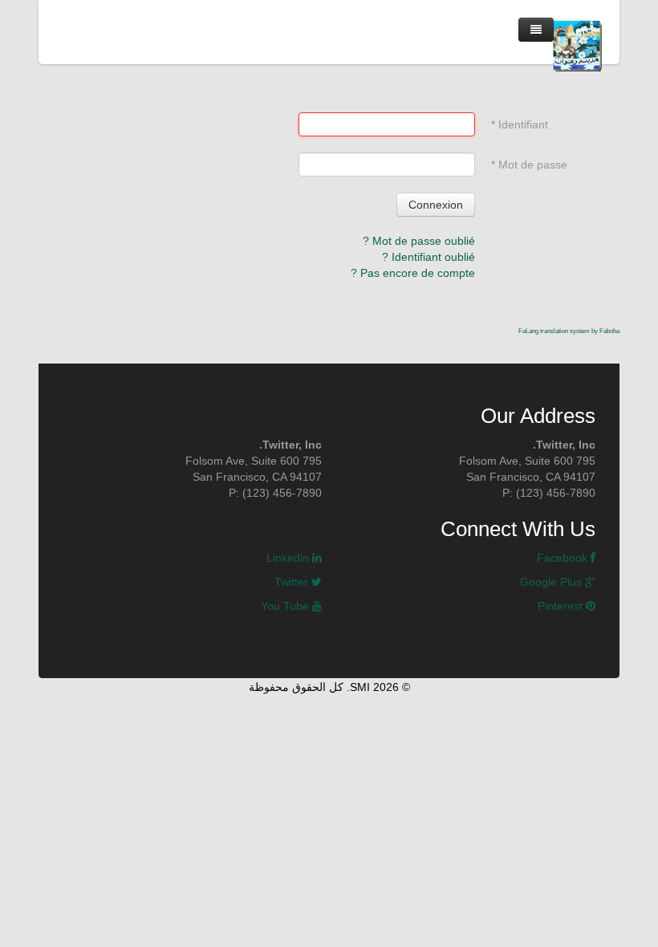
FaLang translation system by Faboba (568, 331)
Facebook (564, 557)
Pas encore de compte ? (413, 272)
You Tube (286, 605)
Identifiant (519, 124)
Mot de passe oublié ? (419, 240)
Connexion (435, 204)
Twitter (292, 581)
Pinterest (562, 605)
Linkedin (289, 557)
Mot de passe (529, 164)
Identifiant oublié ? (428, 256)
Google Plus (552, 581)
